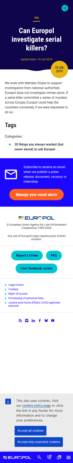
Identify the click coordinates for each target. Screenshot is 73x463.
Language (59, 457)
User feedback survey (36, 268)
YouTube (52, 320)
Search (39, 457)
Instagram (27, 320)
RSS (20, 320)
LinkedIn (33, 320)
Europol (17, 457)
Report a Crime (27, 255)
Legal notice (16, 284)
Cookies (13, 289)
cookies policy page (36, 405)
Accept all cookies (30, 430)
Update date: (29, 59)
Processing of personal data (26, 298)
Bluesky (46, 320)
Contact (49, 457)
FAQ (54, 255)
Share (65, 8)
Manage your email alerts (36, 194)
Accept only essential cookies (38, 442)
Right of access (18, 293)
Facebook (39, 320)
